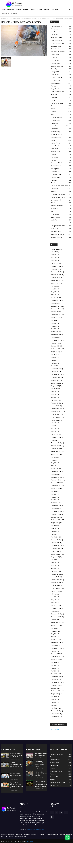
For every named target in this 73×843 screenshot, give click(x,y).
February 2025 (55, 300)
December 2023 (56, 340)
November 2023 (56, 343)
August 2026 (55, 249)
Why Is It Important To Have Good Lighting (41, 754)
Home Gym (54, 123)
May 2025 (54, 292)
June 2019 (54, 494)
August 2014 (55, 659)
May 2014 (54, 668)
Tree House (54, 208)
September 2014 (56, 657)
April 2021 (54, 431)
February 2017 (55, 574)
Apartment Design (56, 26)
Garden (33, 9)
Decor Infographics (57, 66)
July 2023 (54, 354)
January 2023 (55, 372)
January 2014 (55, 679)
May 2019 (54, 497)
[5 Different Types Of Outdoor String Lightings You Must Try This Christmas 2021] (29, 783)
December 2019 (56, 477)
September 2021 (56, 417)
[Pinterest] (66, 812)
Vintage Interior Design (58, 226)
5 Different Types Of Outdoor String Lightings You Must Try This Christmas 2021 (41, 783)
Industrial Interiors (56, 137)
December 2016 (56, 580)
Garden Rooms (54, 729)
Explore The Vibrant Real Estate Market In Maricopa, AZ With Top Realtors (16, 785)
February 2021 (55, 437)
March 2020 (54, 468)
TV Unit (53, 211)
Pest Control (55, 180)
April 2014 (54, 671)
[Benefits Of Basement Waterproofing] (24, 55)
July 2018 (54, 525)
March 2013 (54, 708)
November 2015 (56, 617)
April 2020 (54, 466)
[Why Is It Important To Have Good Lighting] (29, 755)
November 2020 (56, 446)
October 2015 (55, 620)
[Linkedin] (61, 812)
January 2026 (55, 269)
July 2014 (54, 662)
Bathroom (10, 9)
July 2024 (54, 320)
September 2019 (56, 486)
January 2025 (55, 303)
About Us (14, 14)
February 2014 (55, 677)
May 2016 (54, 600)
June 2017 (54, 563)
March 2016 (54, 605)
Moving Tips (55, 169)
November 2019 (56, 480)
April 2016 (54, 602)
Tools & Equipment (57, 206)
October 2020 (55, 448)
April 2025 (54, 295)
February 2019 (55, 506)
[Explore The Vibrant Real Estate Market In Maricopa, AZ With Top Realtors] (5, 784)
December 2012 (56, 716)
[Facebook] (52, 812)
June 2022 (54, 391)
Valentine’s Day (55, 217)
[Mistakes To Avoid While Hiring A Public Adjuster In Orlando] (5, 775)
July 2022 (54, 389)
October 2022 (55, 380)
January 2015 (55, 645)
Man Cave (54, 160)
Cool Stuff (54, 57)
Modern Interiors (56, 166)
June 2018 (54, 528)
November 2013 (56, 685)
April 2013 (54, 705)
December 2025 (56, 272)
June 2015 (54, 631)
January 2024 (55, 337)
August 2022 (55, 386)
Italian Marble (55, 146)
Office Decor (55, 171)
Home (4, 9)
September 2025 (56, 280)
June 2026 (54, 255)
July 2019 (54, 491)
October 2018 (55, 517)
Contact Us (5, 14)
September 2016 (56, 588)
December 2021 (56, 409)
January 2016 (55, 611)
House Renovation (57, 134)
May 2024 (54, 326)
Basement (54, 35)
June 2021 (54, 426)
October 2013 (55, 688)
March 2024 (54, 332)
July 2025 (54, 286)
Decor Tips (54, 69)
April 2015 (54, 637)
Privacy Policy (29, 841)
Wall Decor (54, 228)
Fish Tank (54, 97)
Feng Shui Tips (55, 89)
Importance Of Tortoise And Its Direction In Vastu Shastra (39, 763)
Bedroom (18, 9)
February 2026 (55, 266)
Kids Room (54, 149)
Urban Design (55, 214)
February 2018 (55, 540)
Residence (54, 191)
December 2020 (56, 443)
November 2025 (56, 275)
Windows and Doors (57, 234)
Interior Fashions (56, 143)
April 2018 (54, 534)
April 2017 (54, 568)
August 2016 (55, 591)
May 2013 (54, 702)
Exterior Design (56, 83)
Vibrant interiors (56, 223)
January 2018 (55, 543)
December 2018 (56, 511)
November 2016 (56, 582)
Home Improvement (57, 126)
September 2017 (56, 554)
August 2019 (55, 488)
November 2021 (56, 411)
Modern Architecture (57, 163)
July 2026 (54, 252)
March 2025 (54, 297)
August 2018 (55, 523)
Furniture (26, 9)
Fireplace (54, 94)
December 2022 (56, 374)
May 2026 (54, 257)
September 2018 (56, 520)
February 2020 (55, 471)
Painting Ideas (55, 177)
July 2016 (54, 594)
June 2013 (54, 699)
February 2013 (55, 711)
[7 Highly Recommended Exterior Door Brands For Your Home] (5, 764)
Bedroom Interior (56, 40)
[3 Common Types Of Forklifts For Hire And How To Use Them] (5, 755)
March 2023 (54, 366)
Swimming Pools (56, 200)
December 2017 (56, 545)
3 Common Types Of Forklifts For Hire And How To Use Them (16, 755)
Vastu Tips (54, 220)
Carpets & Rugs (56, 46)
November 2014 (56, 651)
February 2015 (55, 642)
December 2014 (56, 648)
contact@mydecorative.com (35, 829)
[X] (52, 817)
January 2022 (55, 406)
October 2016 (55, 585)
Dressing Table (55, 80)
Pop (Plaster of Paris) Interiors (60, 186)
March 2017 (54, 571)
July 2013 (54, 697)
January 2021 (55, 440)
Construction (55, 54)
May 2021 (54, 429)
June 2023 (54, 357)
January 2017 (55, 577)
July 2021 (54, 423)
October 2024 (55, 312)
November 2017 (56, 548)
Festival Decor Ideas (57, 92)
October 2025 (55, 277)
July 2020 (54, 457)
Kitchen (46, 9)
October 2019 (55, 483)
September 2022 (56, 383)
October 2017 (55, 551)
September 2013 (56, 691)
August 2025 (55, 283)
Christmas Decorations (58, 52)
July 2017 (54, 560)
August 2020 (55, 454)
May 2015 (54, 634)
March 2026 (54, 263)
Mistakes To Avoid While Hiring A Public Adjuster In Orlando (15, 775)
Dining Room (55, 72)
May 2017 (54, 565)
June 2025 (54, 289)
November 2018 (56, 514)
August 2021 (55, 420)
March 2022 (54, 400)
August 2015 (55, 625)
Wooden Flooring (56, 237)
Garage (53, 109)
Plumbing (54, 183)
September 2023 (56, 349)
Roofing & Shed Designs (58, 194)
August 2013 (55, 694)
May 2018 (54, 531)
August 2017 (55, 557)
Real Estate (54, 188)
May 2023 (54, 360)
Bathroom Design (56, 37)
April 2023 (54, 363)
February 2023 (55, 369)
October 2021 (55, 414)
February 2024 (55, 334)
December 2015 (56, 614)
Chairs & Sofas (55, 49)
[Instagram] (56, 812)
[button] (69, 9)
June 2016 (54, 597)
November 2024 (56, 309)
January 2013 (55, 714)
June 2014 (54, 665)
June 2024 (54, 323)
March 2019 (54, 503)
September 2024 (56, 314)
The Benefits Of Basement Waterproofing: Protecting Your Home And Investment (28, 18)
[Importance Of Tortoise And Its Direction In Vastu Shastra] (29, 763)
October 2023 (55, 346)
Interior (39, 9)
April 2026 (54, 260)
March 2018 (54, 537)
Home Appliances (56, 117)
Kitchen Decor (55, 151)
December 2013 (56, 682)
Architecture (55, 29)
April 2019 (54, 500)
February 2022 (55, 403)
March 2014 (54, 674)
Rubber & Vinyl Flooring (58, 197)
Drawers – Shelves (57, 77)
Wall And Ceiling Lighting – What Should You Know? (41, 773)
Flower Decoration (57, 103)
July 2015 (54, 628)
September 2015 (56, 622)
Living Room (54, 9)
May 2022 (54, 394)
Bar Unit (53, 32)
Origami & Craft (56, 174)
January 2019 (55, 508)
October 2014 (55, 654)
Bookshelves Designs (57, 43)
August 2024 (55, 317)
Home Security (55, 131)
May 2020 (54, 463)
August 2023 (55, 352)
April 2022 (54, 397)
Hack (52, 114)
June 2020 (54, 460)
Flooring (53, 100)
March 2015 (54, 639)
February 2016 (55, 608)
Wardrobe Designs (57, 231)
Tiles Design (55, 203)
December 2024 (56, 306)
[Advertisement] (49, 4)
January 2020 (55, 474)
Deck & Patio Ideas (57, 60)
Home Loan (54, 129)
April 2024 (54, 329)
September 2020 (56, 451)
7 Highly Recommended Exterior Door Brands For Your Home (16, 765)
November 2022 (56, 377)
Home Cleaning (56, 120)
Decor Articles (55, 63)
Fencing (53, 86)
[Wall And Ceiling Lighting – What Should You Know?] (29, 773)
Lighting (53, 154)
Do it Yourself (55, 74)
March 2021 (54, 434)
